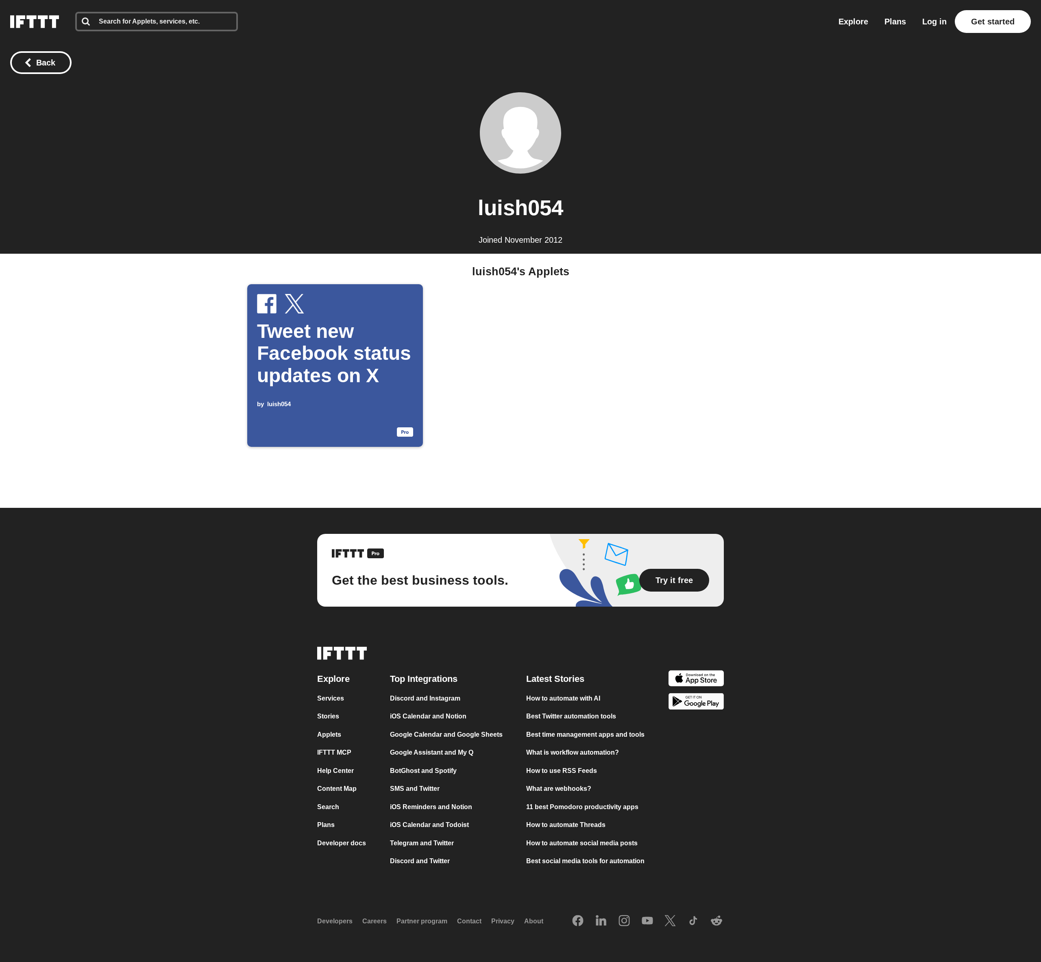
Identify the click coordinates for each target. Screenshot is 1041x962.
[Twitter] (670, 921)
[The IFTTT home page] (34, 21)
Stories (328, 716)
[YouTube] (647, 921)
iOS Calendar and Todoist (429, 824)
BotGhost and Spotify (423, 770)
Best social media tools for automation (585, 861)
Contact (469, 921)
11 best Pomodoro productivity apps (582, 806)
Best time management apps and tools (585, 734)
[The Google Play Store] (696, 703)
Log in (934, 21)
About (533, 921)
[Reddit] (716, 921)
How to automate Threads (565, 824)
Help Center (335, 770)
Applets (329, 734)
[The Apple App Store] (696, 679)
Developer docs (341, 843)
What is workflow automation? (572, 752)
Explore (853, 21)
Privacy (502, 921)
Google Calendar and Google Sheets (446, 734)
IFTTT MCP (334, 752)
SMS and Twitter (415, 788)
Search (328, 806)
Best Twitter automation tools (571, 716)
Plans (895, 21)
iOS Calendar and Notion (428, 716)
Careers (374, 921)
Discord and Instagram (425, 698)
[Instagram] (624, 921)
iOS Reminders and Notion (431, 806)
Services (330, 698)
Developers (335, 921)
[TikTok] (693, 921)
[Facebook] (578, 921)
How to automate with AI (563, 698)
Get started (993, 21)
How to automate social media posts (582, 843)
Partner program (421, 921)
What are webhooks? (558, 788)
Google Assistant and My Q (431, 752)
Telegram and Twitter (422, 843)
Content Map (337, 788)
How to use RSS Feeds (561, 770)
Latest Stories (555, 679)
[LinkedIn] (601, 921)
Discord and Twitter (420, 861)
